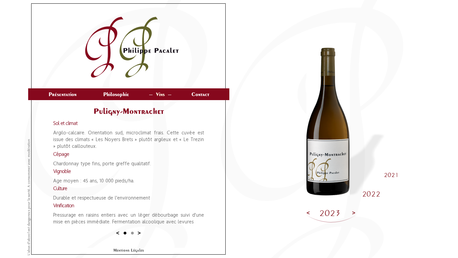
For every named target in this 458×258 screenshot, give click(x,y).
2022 (371, 194)
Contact (200, 94)
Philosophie (116, 94)
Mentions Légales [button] (128, 250)
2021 (391, 175)
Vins (160, 94)
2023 (330, 213)
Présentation (62, 94)
